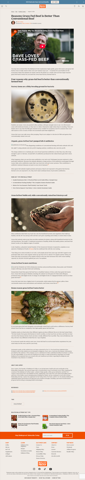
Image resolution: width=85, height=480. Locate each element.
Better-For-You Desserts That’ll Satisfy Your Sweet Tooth (30, 185)
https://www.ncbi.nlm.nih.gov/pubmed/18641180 (24, 392)
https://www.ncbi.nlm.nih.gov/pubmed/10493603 (24, 391)
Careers (53, 449)
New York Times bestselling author (62, 373)
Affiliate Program (71, 449)
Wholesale (69, 447)
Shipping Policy (40, 449)
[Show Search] (6, 6)
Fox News (49, 377)
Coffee (7, 445)
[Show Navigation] (2, 6)
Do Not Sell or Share (44, 478)
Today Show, (43, 377)
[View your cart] (83, 6)
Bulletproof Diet (33, 373)
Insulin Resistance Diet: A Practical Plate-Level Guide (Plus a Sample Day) (35, 180)
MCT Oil (7, 449)
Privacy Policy (40, 456)
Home (12, 11)
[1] (48, 164)
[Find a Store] (75, 6)
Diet (16, 11)
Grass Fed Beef (18, 404)
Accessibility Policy (41, 454)
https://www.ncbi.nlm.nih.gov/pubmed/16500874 (55, 391)
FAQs (37, 447)
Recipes (23, 448)
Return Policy (39, 452)
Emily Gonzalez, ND (26, 23)
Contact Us (39, 445)
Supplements (8, 452)
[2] (20, 277)
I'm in (67, 435)
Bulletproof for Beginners (24, 445)
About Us (53, 445)
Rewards (53, 454)
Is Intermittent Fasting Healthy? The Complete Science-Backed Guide (34, 182)
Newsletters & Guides (26, 451)
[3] (57, 283)
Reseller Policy (70, 452)
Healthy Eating (22, 11)
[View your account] (79, 6)
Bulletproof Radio (43, 375)
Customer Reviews (56, 452)
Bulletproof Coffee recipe (27, 372)
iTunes (31, 249)
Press (52, 447)
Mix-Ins (7, 447)
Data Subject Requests (30, 478)
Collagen (7, 454)
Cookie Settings (56, 478)
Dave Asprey (20, 21)
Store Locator (70, 445)
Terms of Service (40, 458)
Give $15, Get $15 (55, 456)
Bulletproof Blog (25, 453)
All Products (8, 456)
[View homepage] (42, 6)
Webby (22, 375)
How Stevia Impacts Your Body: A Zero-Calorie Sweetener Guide (32, 188)
